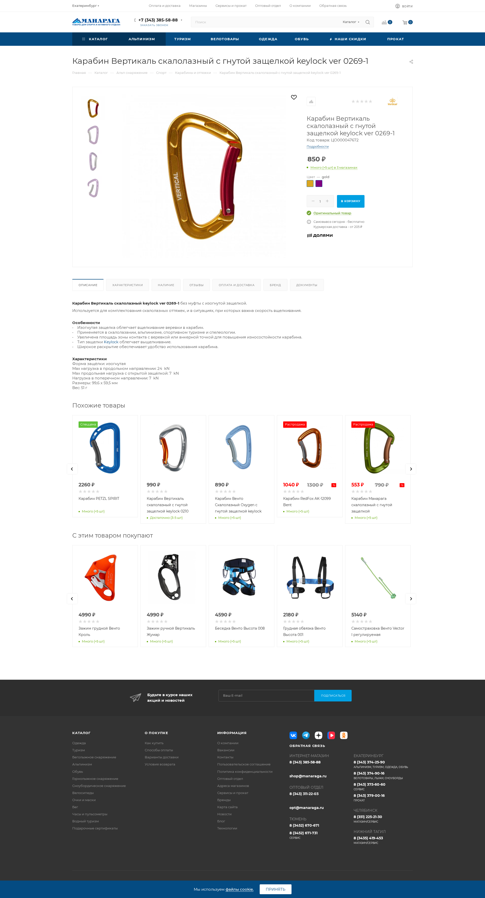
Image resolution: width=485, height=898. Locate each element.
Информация (232, 733)
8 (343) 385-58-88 (305, 762)
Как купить (154, 743)
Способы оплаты (159, 750)
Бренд (275, 285)
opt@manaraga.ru (306, 807)
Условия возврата (160, 764)
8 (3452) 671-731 (303, 835)
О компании (227, 743)
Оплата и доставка (237, 285)
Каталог (81, 733)
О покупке (156, 733)
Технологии (227, 828)
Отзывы (196, 285)
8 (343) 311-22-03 (304, 794)
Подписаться (333, 695)
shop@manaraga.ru (308, 776)
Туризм (78, 750)
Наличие (166, 285)
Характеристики (127, 285)
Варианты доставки (162, 757)
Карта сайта (227, 807)
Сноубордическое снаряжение (99, 786)
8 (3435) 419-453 (368, 840)
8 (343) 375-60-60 (369, 786)
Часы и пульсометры (89, 814)
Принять (275, 889)
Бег (75, 807)
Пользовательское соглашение (244, 764)
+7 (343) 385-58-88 (158, 20)
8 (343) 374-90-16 (378, 775)
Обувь (77, 771)
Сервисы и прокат (232, 793)
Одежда (79, 743)
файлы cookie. (240, 889)
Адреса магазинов (233, 786)
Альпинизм (82, 764)
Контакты (225, 757)
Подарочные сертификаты (95, 828)
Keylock (111, 341)
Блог (221, 821)
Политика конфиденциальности (245, 771)
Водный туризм (85, 821)
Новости (224, 814)
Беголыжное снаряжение (94, 757)
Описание (88, 285)
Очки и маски (84, 800)
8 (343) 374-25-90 (381, 764)
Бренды (224, 800)
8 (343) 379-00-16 (369, 797)
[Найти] (367, 22)
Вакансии (225, 750)
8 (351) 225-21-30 (368, 819)
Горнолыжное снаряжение (95, 779)
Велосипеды (83, 793)
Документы (307, 285)
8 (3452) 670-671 (304, 825)
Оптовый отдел (230, 779)
